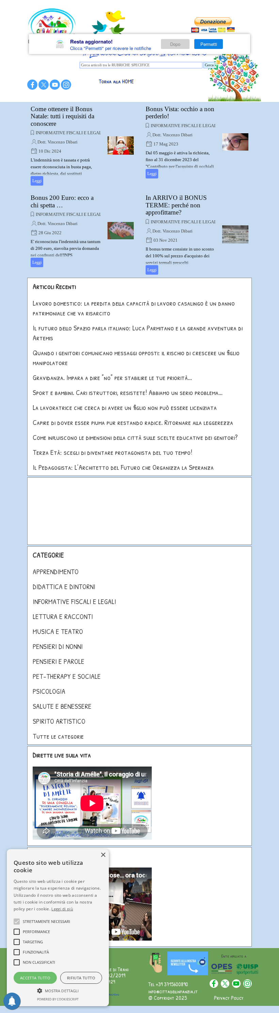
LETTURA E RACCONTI (63, 616)
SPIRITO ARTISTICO (59, 721)
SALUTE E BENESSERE (62, 706)
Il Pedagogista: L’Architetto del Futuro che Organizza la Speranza (123, 467)
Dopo (175, 44)
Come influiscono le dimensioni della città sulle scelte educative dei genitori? (135, 437)
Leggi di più (62, 908)
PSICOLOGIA (49, 691)
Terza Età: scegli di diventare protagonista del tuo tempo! (112, 452)
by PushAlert (236, 57)
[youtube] (55, 85)
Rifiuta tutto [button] (81, 977)
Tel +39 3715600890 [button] (168, 984)
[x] (43, 85)
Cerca (209, 65)
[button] (58, 990)
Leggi (37, 180)
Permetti (208, 44)
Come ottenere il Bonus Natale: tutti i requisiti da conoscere (62, 116)
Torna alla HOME (116, 81)
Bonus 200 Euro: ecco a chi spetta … (62, 201)
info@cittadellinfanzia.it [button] (173, 991)
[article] (82, 145)
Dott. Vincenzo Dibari (57, 141)
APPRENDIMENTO (56, 572)
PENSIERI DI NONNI (58, 646)
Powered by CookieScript (58, 999)
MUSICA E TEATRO (58, 631)
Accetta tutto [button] (35, 977)
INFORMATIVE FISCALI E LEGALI (69, 132)
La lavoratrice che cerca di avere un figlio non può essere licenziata (125, 407)
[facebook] (32, 85)
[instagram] (66, 85)
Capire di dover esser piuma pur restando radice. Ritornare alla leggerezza (133, 422)
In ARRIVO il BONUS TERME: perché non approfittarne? (176, 205)
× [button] (102, 855)
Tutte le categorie (58, 736)
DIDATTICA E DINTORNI (64, 586)
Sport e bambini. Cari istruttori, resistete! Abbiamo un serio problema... (128, 392)
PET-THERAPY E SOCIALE (67, 676)
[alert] (58, 927)
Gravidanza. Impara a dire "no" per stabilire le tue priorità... (112, 377)
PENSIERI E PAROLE (58, 661)
